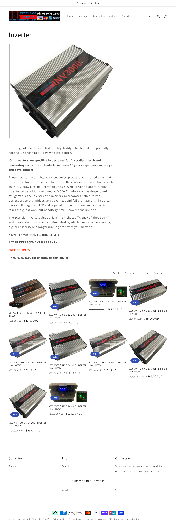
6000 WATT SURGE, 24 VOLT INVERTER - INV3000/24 (28, 424)
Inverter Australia (24, 519)
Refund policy (133, 519)
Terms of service (76, 519)
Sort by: (117, 273)
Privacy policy (59, 519)
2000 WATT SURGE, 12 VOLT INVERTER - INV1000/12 (68, 316)
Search (12, 466)
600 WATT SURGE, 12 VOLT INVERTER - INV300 (28, 314)
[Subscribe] (115, 490)
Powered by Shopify (41, 519)
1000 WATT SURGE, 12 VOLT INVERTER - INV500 (148, 312)
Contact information (96, 519)
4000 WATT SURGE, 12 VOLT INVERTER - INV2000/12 (28, 364)
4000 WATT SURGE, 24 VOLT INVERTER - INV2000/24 (108, 364)
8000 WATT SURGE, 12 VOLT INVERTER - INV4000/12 (108, 303)
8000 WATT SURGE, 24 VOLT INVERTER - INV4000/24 (68, 407)
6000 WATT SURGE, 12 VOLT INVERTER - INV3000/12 (148, 370)
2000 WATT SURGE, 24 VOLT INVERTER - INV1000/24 (68, 367)
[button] (150, 16)
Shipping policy (116, 519)
